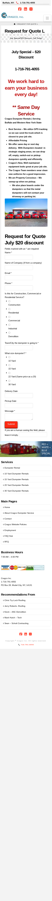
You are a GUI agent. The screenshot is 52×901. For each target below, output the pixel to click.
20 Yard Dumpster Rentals (16, 485)
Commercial (14, 320)
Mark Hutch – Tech (13, 617)
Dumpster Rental (12, 468)
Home (7, 507)
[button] (47, 18)
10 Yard (12, 361)
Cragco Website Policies (15, 524)
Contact (8, 519)
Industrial (12, 328)
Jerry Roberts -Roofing (14, 606)
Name (8, 252)
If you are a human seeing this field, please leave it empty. (25, 432)
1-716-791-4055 (26, 69)
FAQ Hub (8, 536)
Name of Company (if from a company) (23, 263)
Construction (14, 305)
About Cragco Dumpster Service (19, 513)
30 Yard (12, 384)
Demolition (13, 336)
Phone (8, 283)
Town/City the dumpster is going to (22, 343)
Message (10, 411)
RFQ (6, 542)
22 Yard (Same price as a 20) (22, 376)
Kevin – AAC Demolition (15, 612)
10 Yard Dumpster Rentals (16, 474)
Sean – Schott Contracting (16, 623)
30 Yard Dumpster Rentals (16, 491)
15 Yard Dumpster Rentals (16, 479)
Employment (10, 530)
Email (8, 273)
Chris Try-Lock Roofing (14, 600)
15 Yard (12, 368)
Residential (13, 312)
